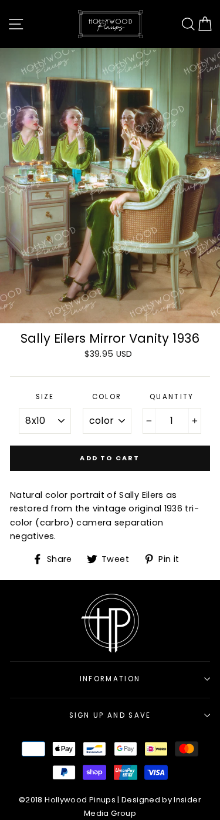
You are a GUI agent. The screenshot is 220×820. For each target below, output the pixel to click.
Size (45, 396)
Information (110, 679)
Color (107, 396)
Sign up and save (110, 715)
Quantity (172, 396)
